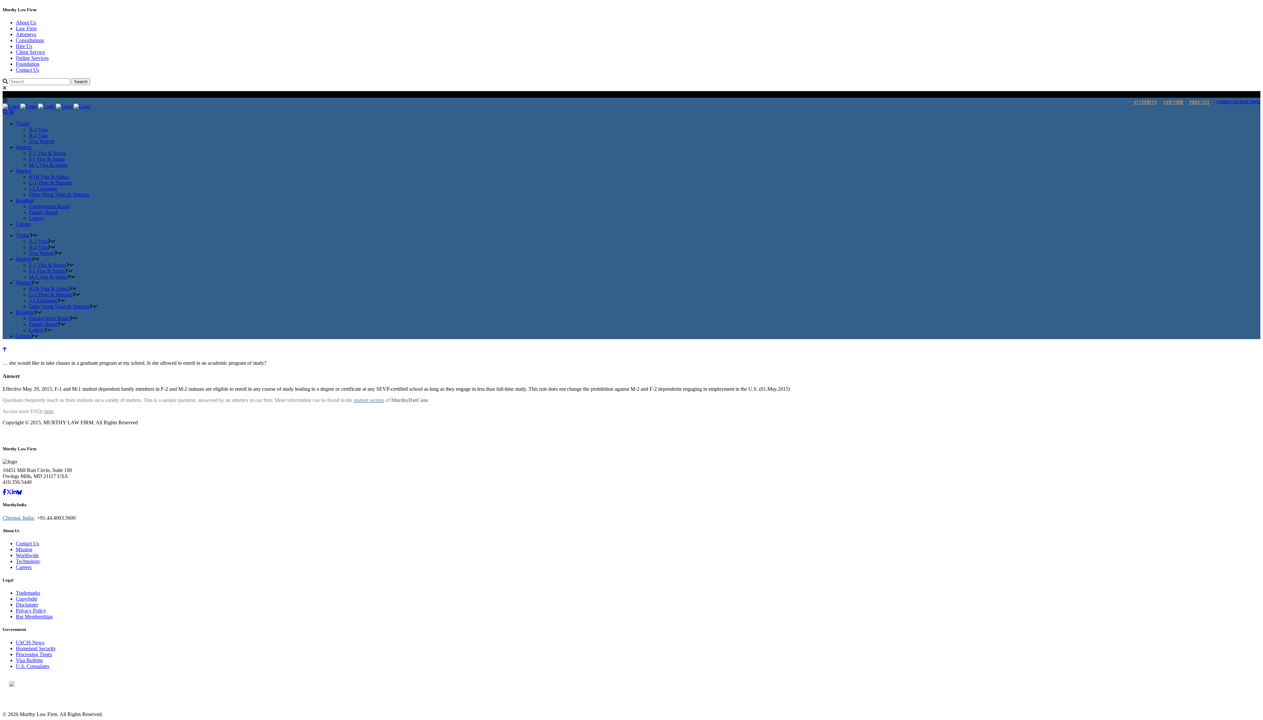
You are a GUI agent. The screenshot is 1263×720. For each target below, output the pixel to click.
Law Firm (26, 28)
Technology (28, 561)
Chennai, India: (19, 518)
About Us (26, 22)
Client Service (30, 52)
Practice (1200, 101)
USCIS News (30, 642)
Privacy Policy (31, 610)
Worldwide (27, 555)
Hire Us (24, 46)
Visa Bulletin (29, 660)
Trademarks (28, 593)
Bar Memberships (34, 616)
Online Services (32, 58)
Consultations (30, 40)
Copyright (26, 599)
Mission (24, 549)
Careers (24, 567)
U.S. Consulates (32, 666)
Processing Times (34, 654)
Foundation (27, 64)
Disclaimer (27, 605)
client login (1248, 101)
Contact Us (27, 70)
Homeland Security (36, 648)
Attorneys (26, 34)
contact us (1227, 101)
